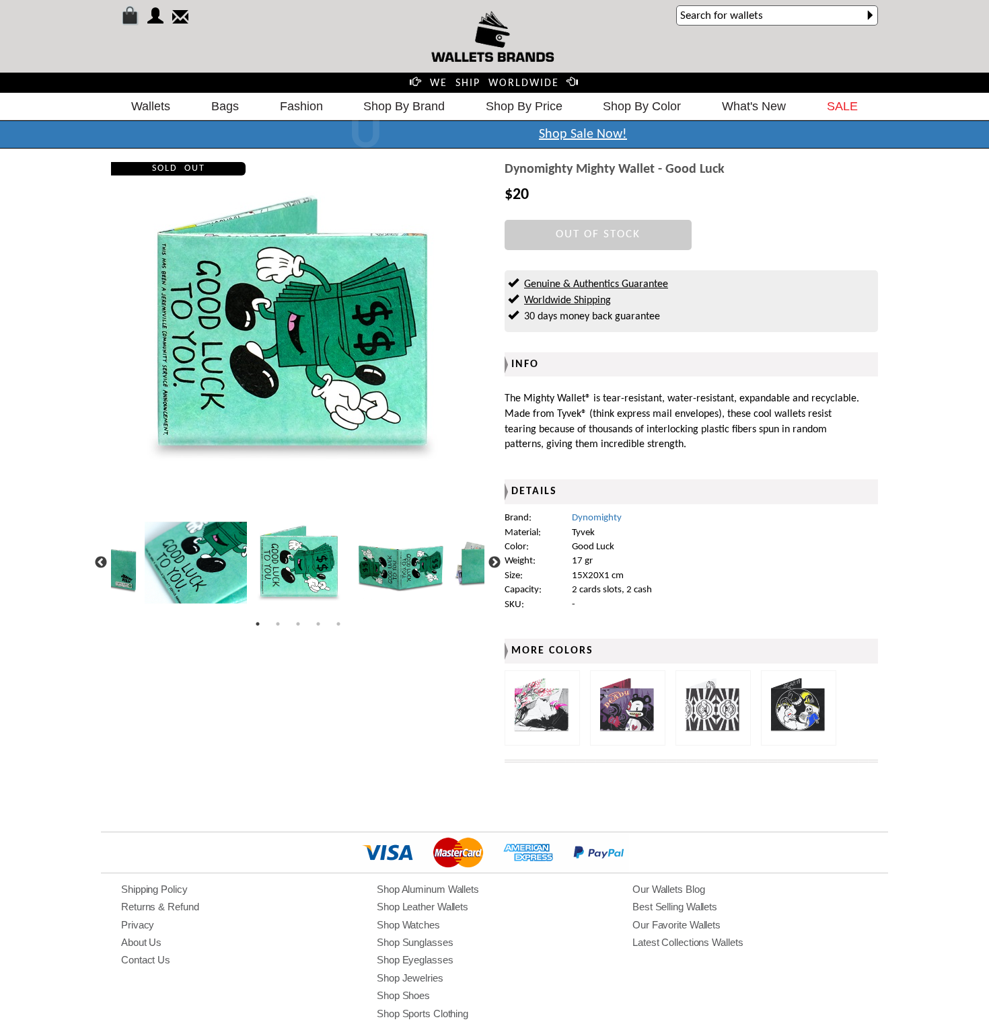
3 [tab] (298, 624)
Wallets (150, 106)
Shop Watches (408, 924)
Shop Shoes (403, 995)
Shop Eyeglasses (415, 959)
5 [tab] (338, 624)
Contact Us (145, 959)
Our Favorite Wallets (676, 924)
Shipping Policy (154, 889)
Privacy (137, 924)
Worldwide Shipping (567, 300)
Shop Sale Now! (583, 134)
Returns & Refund (159, 906)
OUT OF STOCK (598, 234)
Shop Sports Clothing (422, 1013)
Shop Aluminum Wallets (428, 889)
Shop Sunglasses (415, 942)
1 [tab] (257, 624)
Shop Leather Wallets (422, 906)
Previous (101, 562)
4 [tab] (318, 624)
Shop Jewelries (410, 978)
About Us (141, 942)
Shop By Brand (404, 106)
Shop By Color (642, 106)
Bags (225, 106)
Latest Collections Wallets (687, 942)
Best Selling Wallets (674, 906)
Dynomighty (597, 518)
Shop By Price (524, 106)
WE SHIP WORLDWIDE (494, 83)
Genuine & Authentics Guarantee (596, 284)
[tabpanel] (298, 563)
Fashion (301, 106)
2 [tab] (278, 624)
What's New (754, 106)
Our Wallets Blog (668, 889)
